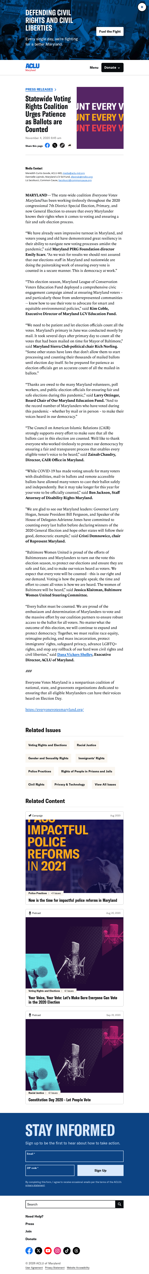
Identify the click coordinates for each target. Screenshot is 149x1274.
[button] (62, 146)
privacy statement (35, 1185)
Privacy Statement (55, 1267)
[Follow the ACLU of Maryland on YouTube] (48, 1251)
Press (29, 1224)
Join (28, 1231)
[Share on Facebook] (47, 147)
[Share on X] (54, 147)
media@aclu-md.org (74, 173)
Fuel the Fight (110, 31)
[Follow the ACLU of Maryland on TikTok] (67, 1251)
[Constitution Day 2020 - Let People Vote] (74, 1057)
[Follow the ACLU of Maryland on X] (38, 1251)
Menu (94, 67)
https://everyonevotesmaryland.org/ (54, 709)
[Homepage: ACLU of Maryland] (38, 67)
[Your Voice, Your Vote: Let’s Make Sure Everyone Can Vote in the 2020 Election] (74, 958)
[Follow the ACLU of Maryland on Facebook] (29, 1251)
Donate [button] (110, 67)
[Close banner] (142, 7)
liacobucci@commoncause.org (75, 180)
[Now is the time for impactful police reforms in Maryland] (74, 858)
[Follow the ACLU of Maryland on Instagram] (57, 1251)
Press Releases (39, 89)
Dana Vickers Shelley (74, 654)
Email (31, 1153)
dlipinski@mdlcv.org (82, 176)
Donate (31, 1239)
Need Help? (34, 1216)
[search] (120, 1204)
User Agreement (34, 1267)
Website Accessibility (78, 1267)
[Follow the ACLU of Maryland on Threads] (76, 1251)
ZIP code (32, 1167)
